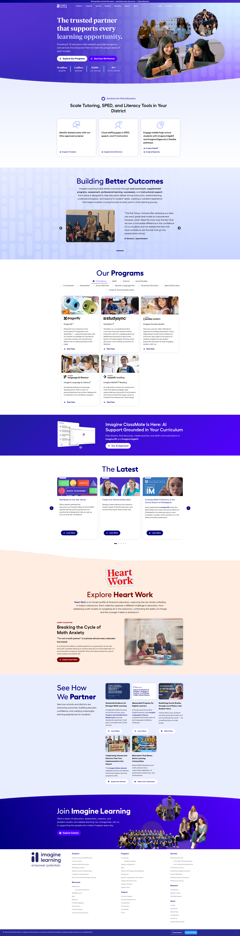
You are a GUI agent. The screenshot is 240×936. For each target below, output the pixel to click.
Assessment (125, 874)
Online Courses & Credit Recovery (82, 858)
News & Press (174, 912)
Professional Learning (176, 881)
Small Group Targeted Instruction (180, 871)
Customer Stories (77, 909)
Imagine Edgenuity (153, 152)
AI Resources (76, 886)
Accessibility (125, 909)
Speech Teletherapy (176, 874)
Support (127, 6)
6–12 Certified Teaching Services (183, 864)
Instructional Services (176, 858)
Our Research (174, 889)
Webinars (75, 899)
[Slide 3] (121, 543)
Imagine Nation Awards (118, 768)
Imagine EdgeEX (152, 148)
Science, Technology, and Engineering (132, 871)
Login (160, 6)
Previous (60, 228)
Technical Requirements (128, 899)
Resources (117, 6)
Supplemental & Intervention (80, 864)
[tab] (99, 281)
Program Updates (126, 884)
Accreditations (125, 903)
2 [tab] (117, 251)
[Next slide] (188, 508)
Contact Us (173, 918)
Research (108, 6)
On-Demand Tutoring (176, 867)
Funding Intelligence (78, 903)
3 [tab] (127, 251)
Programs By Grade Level (128, 881)
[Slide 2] (119, 543)
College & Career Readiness (80, 874)
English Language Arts (128, 864)
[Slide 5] (125, 543)
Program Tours (125, 887)
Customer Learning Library (80, 912)
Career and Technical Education (116, 500)
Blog (73, 896)
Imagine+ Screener (69, 152)
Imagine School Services (113, 152)
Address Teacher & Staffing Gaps (82, 871)
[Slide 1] (115, 543)
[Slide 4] (123, 543)
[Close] (237, 932)
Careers (172, 905)
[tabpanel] (120, 225)
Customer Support (126, 896)
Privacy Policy (125, 906)
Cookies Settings (177, 932)
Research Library (175, 893)
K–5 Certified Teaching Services (182, 861)
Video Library (76, 906)
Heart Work (80, 602)
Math (122, 867)
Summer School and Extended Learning (84, 877)
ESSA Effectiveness (176, 896)
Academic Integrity (130, 861)
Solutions (79, 6)
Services (98, 6)
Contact (170, 6)
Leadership (173, 908)
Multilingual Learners (78, 867)
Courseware (125, 858)
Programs (89, 6)
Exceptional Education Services (179, 877)
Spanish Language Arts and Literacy (132, 877)
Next (179, 228)
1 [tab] (108, 251)
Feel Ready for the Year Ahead (72, 500)
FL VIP (123, 912)
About (136, 6)
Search (180, 6)
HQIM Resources (77, 893)
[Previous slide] (51, 508)
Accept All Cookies (191, 932)
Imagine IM (111, 439)
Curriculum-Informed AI (82, 889)
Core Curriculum (77, 861)
